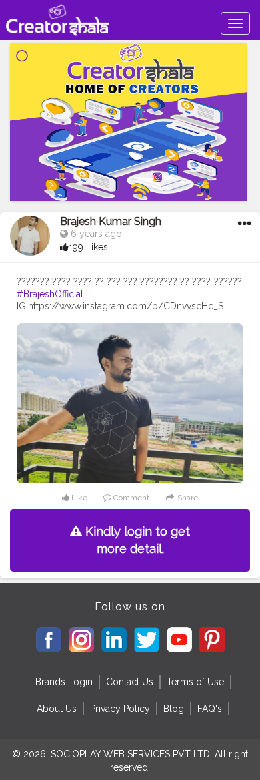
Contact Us (129, 681)
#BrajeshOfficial (50, 293)
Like (78, 497)
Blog (173, 708)
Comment (130, 497)
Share (186, 497)
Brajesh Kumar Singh (110, 221)
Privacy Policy (120, 708)
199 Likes (88, 247)
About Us (57, 708)
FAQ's (209, 708)
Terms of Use (195, 681)
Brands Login (64, 681)
